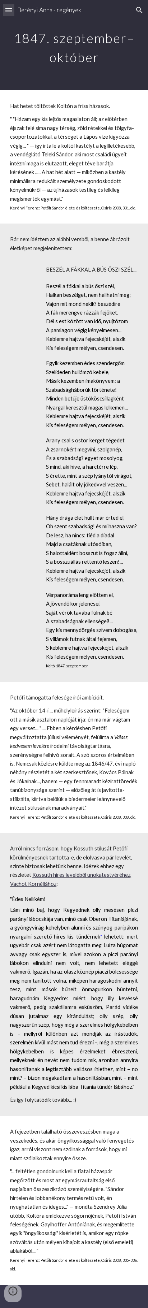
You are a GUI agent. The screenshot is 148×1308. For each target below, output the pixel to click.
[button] (8, 10)
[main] (74, 45)
